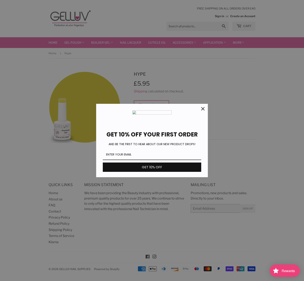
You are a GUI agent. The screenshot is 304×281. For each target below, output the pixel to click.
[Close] (203, 109)
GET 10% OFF (152, 167)
